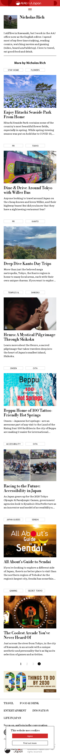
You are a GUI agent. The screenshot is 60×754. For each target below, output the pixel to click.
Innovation (40, 710)
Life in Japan (12, 718)
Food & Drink (29, 703)
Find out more (30, 743)
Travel (9, 703)
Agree (30, 736)
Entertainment (15, 710)
